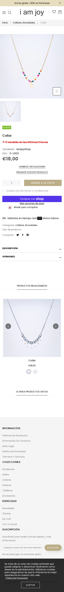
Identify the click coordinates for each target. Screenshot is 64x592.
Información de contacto (16, 440)
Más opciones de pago (32, 203)
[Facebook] (23, 235)
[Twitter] (18, 235)
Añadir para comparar (26, 207)
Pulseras (6, 485)
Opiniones (8, 256)
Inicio (5, 22)
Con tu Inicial (9, 524)
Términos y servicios (13, 456)
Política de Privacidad (17, 578)
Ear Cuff (6, 518)
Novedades (29, 22)
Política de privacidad (14, 451)
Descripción (10, 248)
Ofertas (6, 513)
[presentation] (8, 326)
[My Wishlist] (54, 12)
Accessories (8, 495)
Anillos (5, 474)
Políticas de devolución (15, 435)
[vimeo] (27, 235)
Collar (32, 360)
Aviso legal (8, 446)
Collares (17, 22)
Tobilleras (7, 490)
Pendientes (8, 469)
